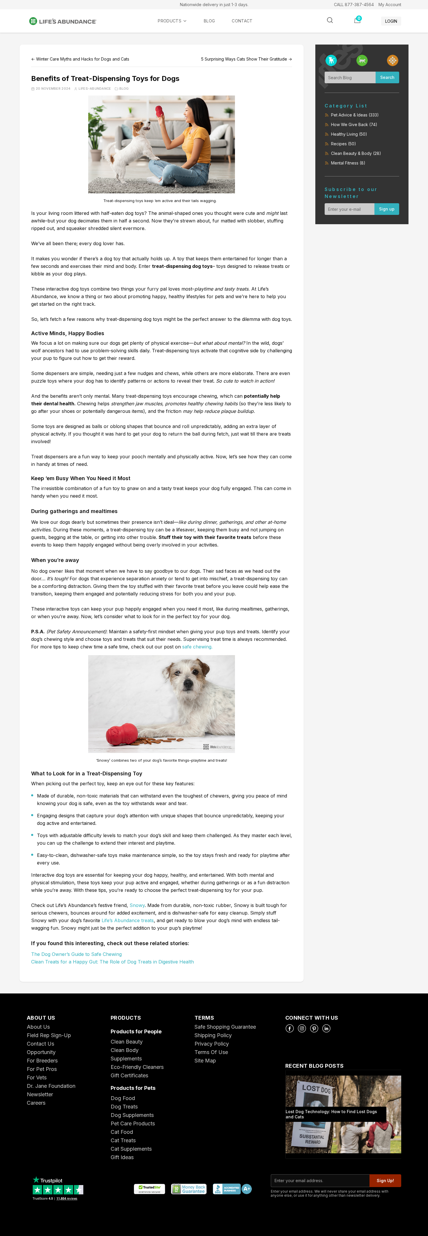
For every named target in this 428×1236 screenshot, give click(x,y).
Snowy (137, 905)
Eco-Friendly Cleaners (137, 1067)
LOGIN (391, 21)
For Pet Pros (42, 1069)
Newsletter (40, 1094)
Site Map (205, 1061)
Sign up (387, 208)
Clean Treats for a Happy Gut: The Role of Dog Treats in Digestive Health (112, 962)
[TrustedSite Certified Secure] (149, 1189)
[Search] (329, 20)
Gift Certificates (129, 1075)
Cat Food (122, 1132)
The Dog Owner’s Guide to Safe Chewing (76, 954)
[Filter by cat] (362, 60)
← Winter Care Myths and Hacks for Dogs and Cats (80, 58)
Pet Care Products (133, 1123)
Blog (124, 89)
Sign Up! (385, 1180)
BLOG (209, 20)
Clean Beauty (127, 1042)
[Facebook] (289, 1028)
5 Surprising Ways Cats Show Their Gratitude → (246, 58)
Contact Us (40, 1044)
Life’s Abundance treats (128, 920)
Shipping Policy (213, 1035)
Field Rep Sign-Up (49, 1035)
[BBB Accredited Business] (232, 1189)
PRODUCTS (169, 20)
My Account (390, 4)
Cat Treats (123, 1140)
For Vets (37, 1077)
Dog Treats (124, 1107)
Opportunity (41, 1052)
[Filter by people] (392, 60)
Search (387, 77)
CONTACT (242, 20)
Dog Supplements (132, 1115)
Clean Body (125, 1050)
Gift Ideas (122, 1157)
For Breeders (42, 1061)
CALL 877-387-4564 (354, 4)
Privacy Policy (211, 1044)
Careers (36, 1103)
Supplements (126, 1058)
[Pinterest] (314, 1028)
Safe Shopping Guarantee (225, 1027)
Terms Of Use (211, 1052)
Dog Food (123, 1098)
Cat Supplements (131, 1149)
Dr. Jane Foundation (51, 1086)
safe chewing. (197, 647)
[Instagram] (302, 1028)
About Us (38, 1027)
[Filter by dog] (331, 60)
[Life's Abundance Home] (67, 21)
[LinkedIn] (326, 1028)
